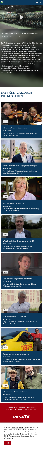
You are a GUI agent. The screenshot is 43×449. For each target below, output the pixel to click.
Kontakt (9, 410)
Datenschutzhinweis (16, 407)
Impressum (31, 407)
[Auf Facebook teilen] (3, 79)
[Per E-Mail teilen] (16, 79)
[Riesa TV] (2, 2)
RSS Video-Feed (30, 410)
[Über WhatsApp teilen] (12, 79)
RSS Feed (18, 410)
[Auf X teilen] (7, 79)
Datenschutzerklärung (19, 428)
